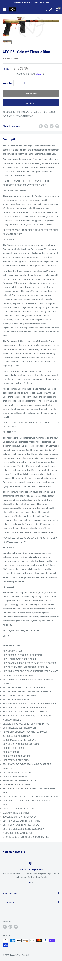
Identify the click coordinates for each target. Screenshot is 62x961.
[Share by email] (57, 126)
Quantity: (7, 83)
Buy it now (31, 102)
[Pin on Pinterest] (46, 126)
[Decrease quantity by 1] (17, 83)
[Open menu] (4, 9)
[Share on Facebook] (41, 126)
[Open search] (45, 9)
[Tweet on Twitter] (52, 126)
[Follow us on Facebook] (5, 927)
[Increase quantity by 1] (32, 83)
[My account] (50, 9)
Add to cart (31, 93)
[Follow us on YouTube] (16, 927)
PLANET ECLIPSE (10, 58)
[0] (57, 9)
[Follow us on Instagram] (10, 927)
